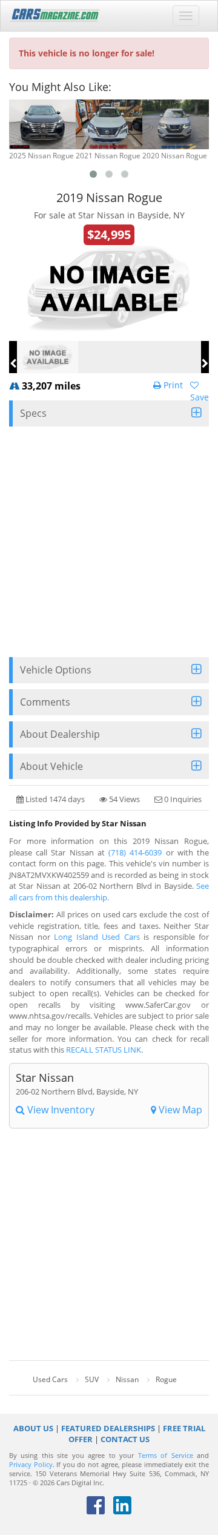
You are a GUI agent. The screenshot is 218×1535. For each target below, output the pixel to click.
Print (172, 385)
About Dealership (60, 734)
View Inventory (59, 1109)
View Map (179, 1109)
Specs (33, 413)
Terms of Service (165, 1455)
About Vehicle (51, 766)
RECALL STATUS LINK (103, 1049)
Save (199, 397)
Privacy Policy (31, 1464)
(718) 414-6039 (135, 852)
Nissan (127, 1379)
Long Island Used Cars (97, 936)
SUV (92, 1379)
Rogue (166, 1379)
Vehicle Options (55, 669)
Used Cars (50, 1379)
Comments (45, 702)
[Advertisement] (109, 542)
